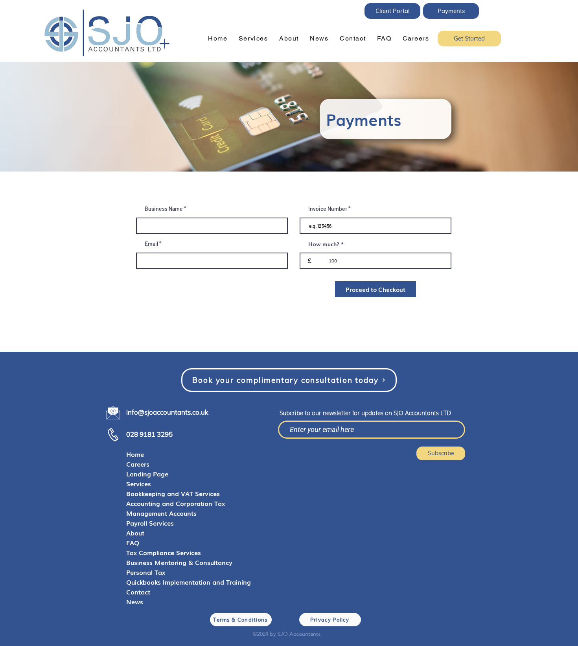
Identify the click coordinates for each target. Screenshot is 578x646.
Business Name (164, 209)
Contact (138, 591)
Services (138, 483)
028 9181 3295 (149, 434)
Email (151, 244)
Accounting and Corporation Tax (175, 503)
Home (135, 454)
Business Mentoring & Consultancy (179, 562)
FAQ (132, 542)
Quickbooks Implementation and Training (179, 582)
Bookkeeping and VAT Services (173, 493)
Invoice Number (327, 209)
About (135, 532)
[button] (253, 39)
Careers (137, 464)
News (134, 601)
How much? (323, 244)
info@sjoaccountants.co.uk (167, 412)
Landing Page (147, 473)
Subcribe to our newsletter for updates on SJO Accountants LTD (365, 412)
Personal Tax (145, 572)
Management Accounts (161, 513)
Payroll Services (150, 523)
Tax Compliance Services (163, 552)
